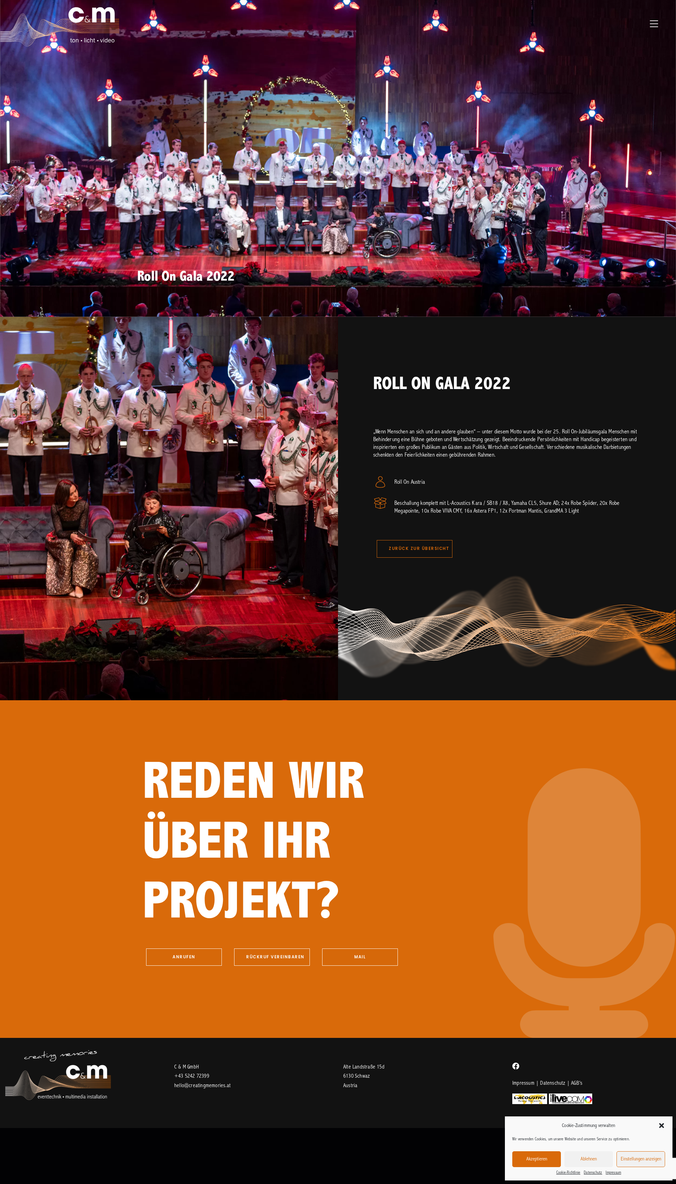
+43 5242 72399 (191, 1076)
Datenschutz (593, 1173)
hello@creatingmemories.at (202, 1086)
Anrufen (184, 957)
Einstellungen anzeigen (641, 1159)
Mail (360, 957)
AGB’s (576, 1083)
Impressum (613, 1173)
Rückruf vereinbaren (275, 957)
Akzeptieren (536, 1159)
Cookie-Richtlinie (568, 1173)
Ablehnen (589, 1159)
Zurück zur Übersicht (419, 548)
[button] (661, 1125)
